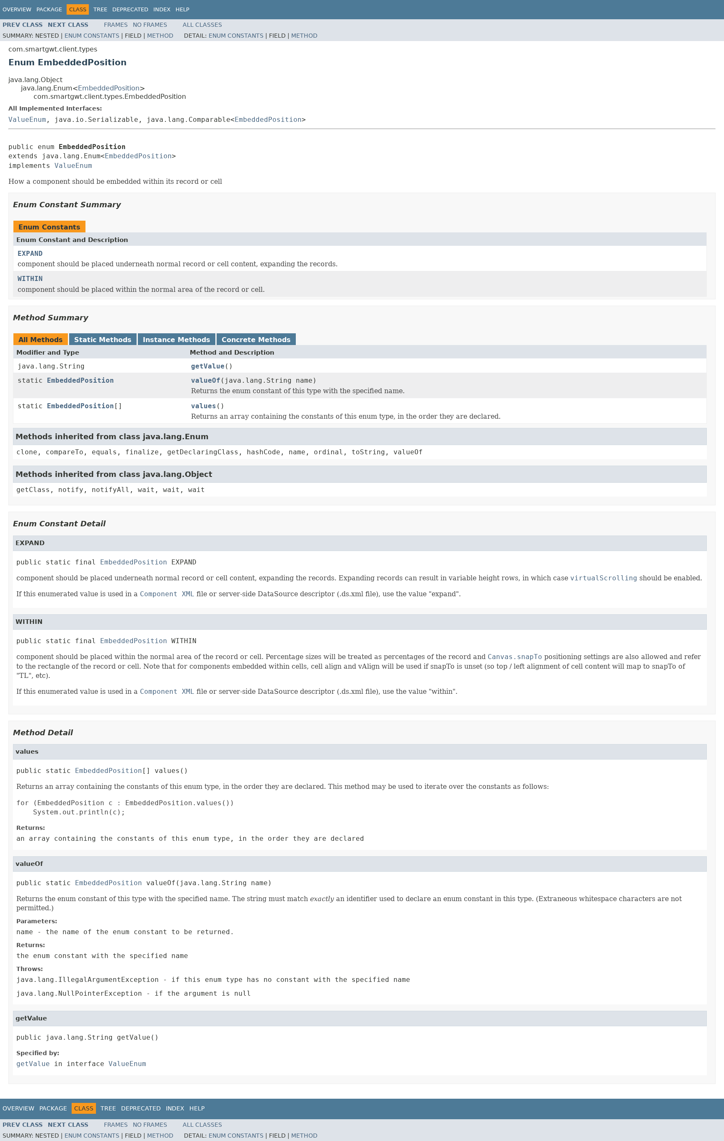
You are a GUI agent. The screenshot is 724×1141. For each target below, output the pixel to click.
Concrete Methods (256, 340)
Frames (116, 24)
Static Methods (103, 340)
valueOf (205, 380)
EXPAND (30, 254)
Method (160, 35)
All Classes (202, 24)
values (203, 406)
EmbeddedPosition (109, 88)
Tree (100, 9)
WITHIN (30, 279)
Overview (17, 9)
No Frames (150, 24)
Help (182, 9)
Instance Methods (176, 340)
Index (162, 9)
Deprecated (130, 9)
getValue (208, 366)
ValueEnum (27, 120)
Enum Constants (92, 35)
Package (49, 9)
